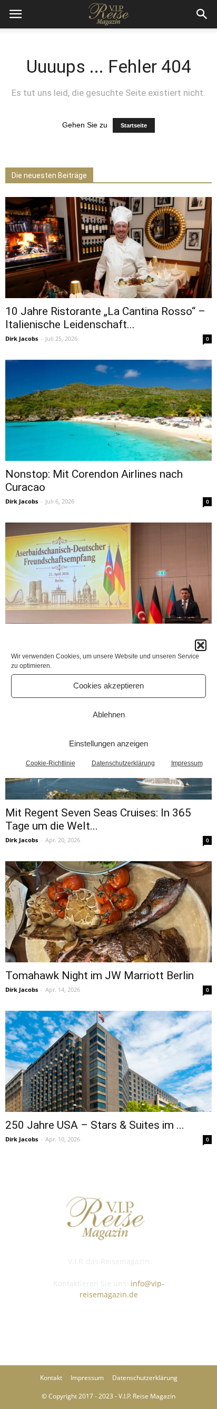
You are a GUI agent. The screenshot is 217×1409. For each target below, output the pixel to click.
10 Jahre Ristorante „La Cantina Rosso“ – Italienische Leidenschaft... (105, 318)
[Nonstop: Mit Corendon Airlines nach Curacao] (108, 410)
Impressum (187, 763)
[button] (200, 645)
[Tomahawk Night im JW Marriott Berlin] (108, 911)
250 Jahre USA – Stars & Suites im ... (94, 1125)
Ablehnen (109, 714)
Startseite (134, 125)
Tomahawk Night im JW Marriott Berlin (99, 975)
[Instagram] (108, 1324)
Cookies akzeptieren (108, 685)
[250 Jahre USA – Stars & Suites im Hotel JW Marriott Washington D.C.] (108, 1061)
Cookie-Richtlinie (50, 763)
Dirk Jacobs (21, 338)
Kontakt (51, 1377)
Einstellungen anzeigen (108, 743)
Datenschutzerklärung (123, 763)
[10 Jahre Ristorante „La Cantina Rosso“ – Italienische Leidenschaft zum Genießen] (108, 247)
